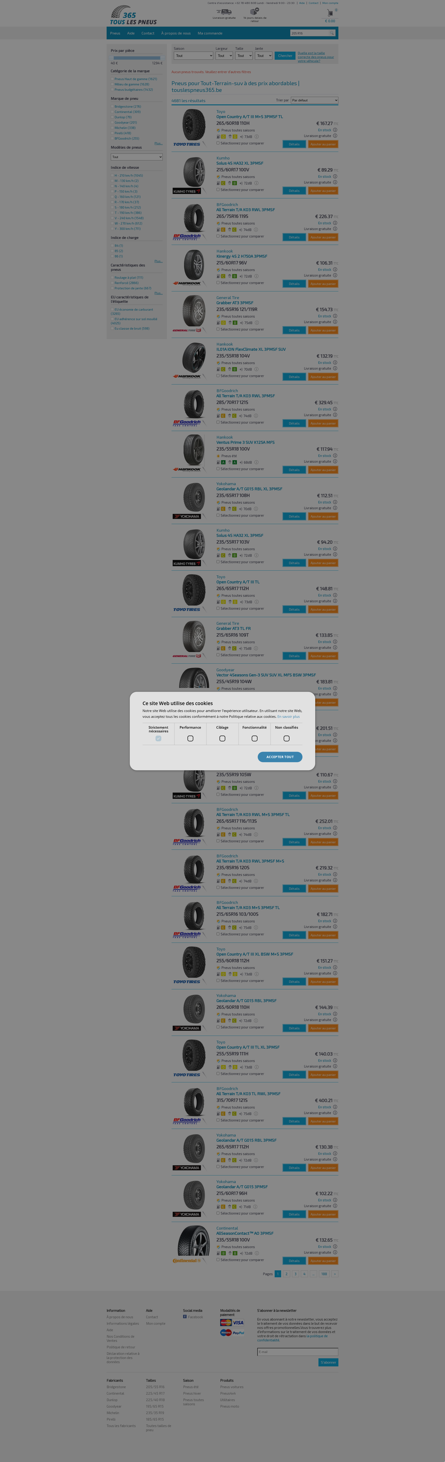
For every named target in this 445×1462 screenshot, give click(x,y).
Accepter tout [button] (280, 757)
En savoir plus (288, 716)
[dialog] (222, 731)
